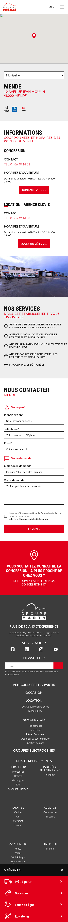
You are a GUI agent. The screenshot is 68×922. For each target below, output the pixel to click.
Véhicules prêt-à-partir (34, 684)
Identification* (13, 415)
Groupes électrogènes (34, 750)
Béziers (18, 776)
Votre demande (14, 480)
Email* (8, 443)
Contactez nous (34, 190)
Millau (18, 852)
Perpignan (50, 774)
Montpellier (18, 771)
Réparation (35, 730)
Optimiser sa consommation (35, 738)
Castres (18, 812)
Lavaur (18, 825)
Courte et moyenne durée (35, 706)
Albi (18, 816)
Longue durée (35, 710)
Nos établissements (34, 761)
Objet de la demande (17, 466)
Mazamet (18, 820)
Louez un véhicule (34, 244)
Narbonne (50, 816)
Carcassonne (50, 812)
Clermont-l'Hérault (18, 788)
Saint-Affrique (18, 857)
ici (45, 584)
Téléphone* (11, 429)
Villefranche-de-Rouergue (18, 863)
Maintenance (35, 725)
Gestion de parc (35, 743)
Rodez (18, 848)
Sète (18, 784)
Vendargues (18, 780)
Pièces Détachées (35, 734)
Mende (50, 848)
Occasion (34, 692)
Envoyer (34, 529)
